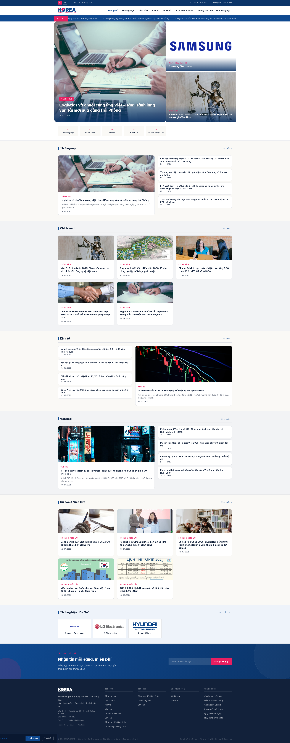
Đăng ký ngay (221, 661)
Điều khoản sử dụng (213, 700)
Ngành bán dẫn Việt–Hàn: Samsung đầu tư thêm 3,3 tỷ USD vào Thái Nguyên (166, 18)
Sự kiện (108, 717)
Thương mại (128, 10)
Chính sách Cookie (212, 704)
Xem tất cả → (225, 612)
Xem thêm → (226, 148)
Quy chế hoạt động (213, 713)
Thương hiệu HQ (205, 10)
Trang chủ (113, 10)
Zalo (72, 725)
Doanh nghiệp (223, 10)
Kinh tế (155, 10)
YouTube (81, 725)
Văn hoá (167, 10)
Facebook (61, 725)
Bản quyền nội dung (213, 709)
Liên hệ (174, 700)
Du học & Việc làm (184, 10)
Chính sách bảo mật (213, 696)
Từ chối (47, 738)
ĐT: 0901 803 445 (198, 3)
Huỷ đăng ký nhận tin (214, 717)
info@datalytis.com (222, 3)
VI (60, 3)
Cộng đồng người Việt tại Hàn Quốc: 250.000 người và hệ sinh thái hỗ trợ (92, 18)
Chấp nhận (33, 738)
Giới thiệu (175, 696)
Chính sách (142, 10)
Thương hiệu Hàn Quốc (115, 722)
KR (65, 3)
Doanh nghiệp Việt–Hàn (115, 726)
